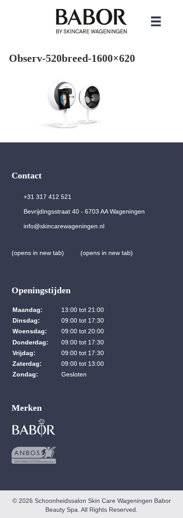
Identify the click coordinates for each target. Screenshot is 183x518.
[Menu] (156, 21)
